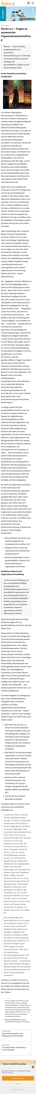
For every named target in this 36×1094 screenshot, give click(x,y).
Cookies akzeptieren (18, 1078)
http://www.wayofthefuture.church (15, 1019)
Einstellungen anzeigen (18, 1089)
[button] (33, 1067)
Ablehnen (18, 1084)
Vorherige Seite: (12, 1033)
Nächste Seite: (14, 1047)
